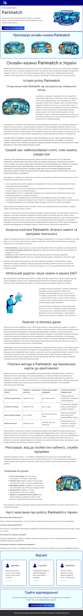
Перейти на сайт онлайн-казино (41, 605)
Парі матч (51, 138)
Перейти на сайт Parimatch (13, 28)
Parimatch (7, 164)
